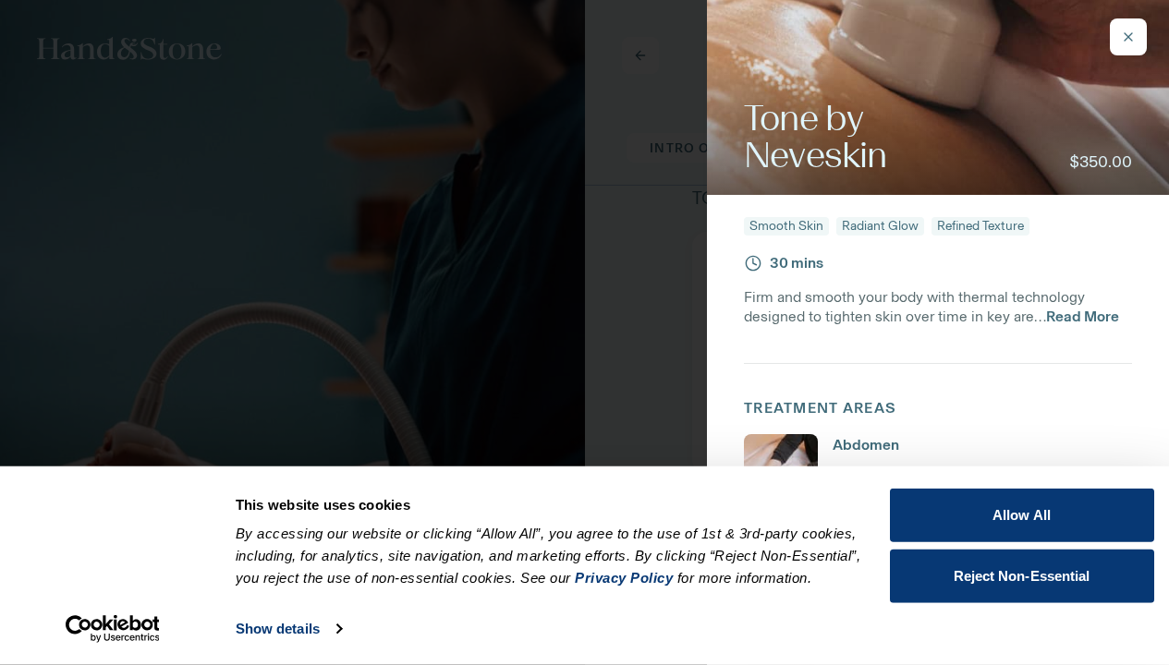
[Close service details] (1128, 36)
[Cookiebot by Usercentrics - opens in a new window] (112, 629)
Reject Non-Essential (1022, 575)
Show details (278, 628)
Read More (1082, 316)
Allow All (1021, 515)
